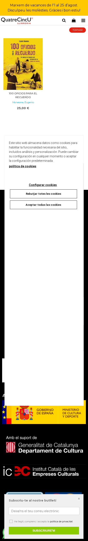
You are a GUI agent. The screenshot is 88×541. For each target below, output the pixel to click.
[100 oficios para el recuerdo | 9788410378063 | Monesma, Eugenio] (23, 64)
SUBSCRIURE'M (43, 530)
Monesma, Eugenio (23, 102)
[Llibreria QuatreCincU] (17, 21)
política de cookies (22, 166)
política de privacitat (61, 521)
